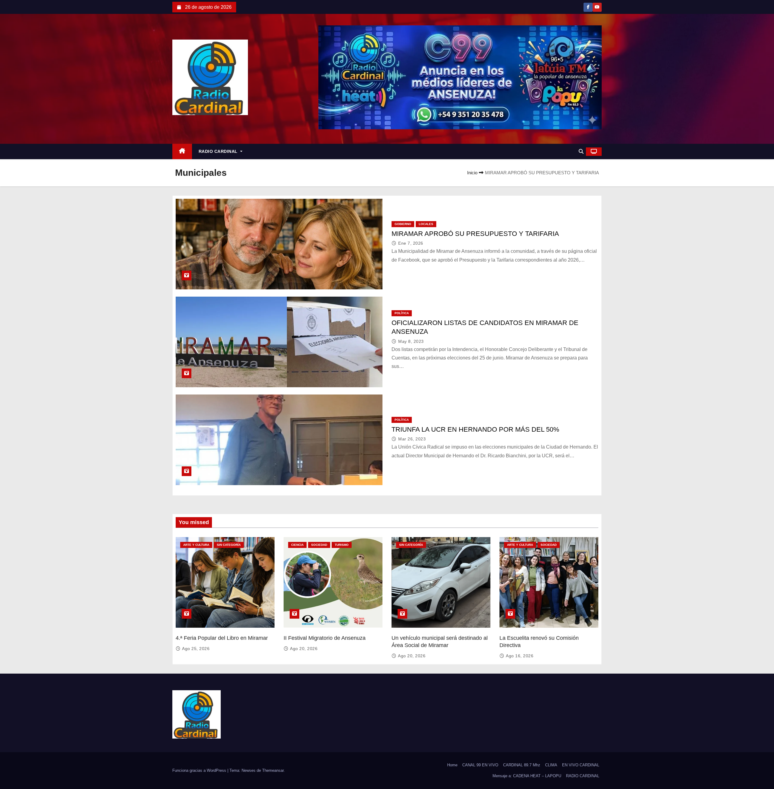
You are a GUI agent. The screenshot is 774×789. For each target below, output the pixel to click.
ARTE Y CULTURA (196, 544)
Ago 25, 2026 (196, 648)
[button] (581, 151)
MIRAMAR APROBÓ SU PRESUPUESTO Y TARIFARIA (475, 233)
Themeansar (273, 770)
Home (452, 765)
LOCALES (426, 224)
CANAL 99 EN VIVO (480, 765)
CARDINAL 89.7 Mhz (521, 765)
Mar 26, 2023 (412, 438)
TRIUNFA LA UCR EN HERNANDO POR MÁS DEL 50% (475, 429)
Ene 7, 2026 (410, 243)
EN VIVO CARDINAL (580, 765)
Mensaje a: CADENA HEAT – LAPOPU (527, 776)
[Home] (182, 151)
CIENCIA (297, 544)
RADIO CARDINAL (219, 151)
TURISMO (342, 544)
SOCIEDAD (319, 544)
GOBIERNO (403, 224)
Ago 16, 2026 (519, 655)
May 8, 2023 (411, 341)
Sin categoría (229, 544)
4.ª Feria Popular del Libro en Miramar (222, 638)
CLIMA (551, 765)
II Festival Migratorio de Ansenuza (325, 638)
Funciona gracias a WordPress (199, 770)
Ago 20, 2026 (303, 648)
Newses (248, 770)
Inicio (472, 172)
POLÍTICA (402, 313)
